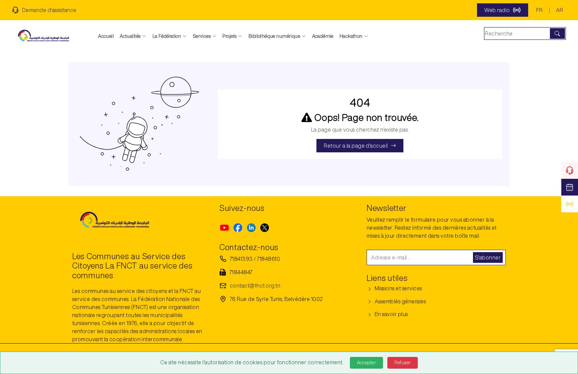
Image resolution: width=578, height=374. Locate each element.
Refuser (402, 362)
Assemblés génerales (399, 301)
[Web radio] (569, 204)
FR (539, 10)
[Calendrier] (569, 187)
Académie (322, 36)
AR (559, 10)
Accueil (106, 36)
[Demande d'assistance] (569, 170)
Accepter (366, 362)
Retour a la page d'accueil (356, 145)
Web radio (497, 10)
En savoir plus (390, 314)
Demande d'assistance (49, 10)
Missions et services (397, 288)
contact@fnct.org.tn (255, 285)
